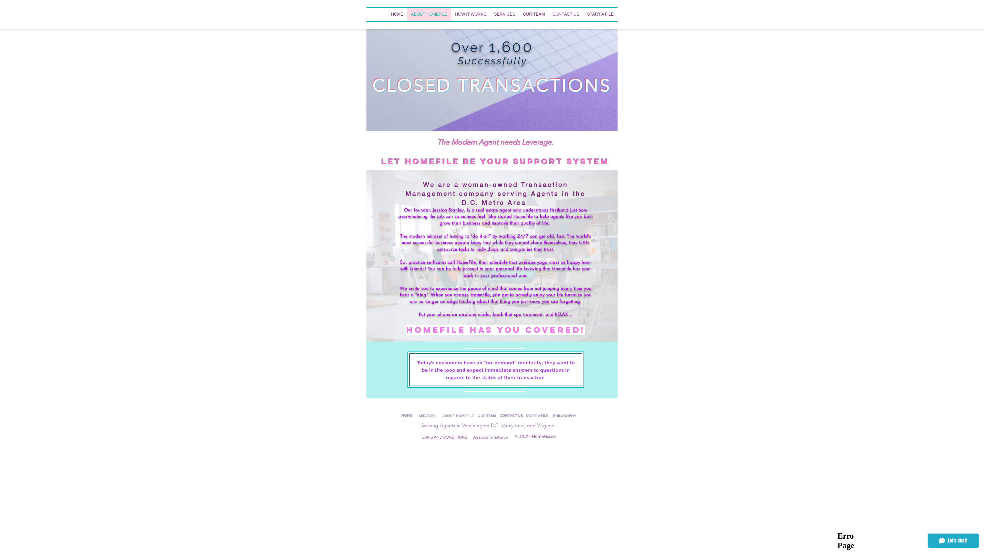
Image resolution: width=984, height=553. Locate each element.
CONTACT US (511, 415)
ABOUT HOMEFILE (458, 416)
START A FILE (537, 416)
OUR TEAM (487, 416)
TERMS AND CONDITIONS (443, 437)
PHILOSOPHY (564, 416)
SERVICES (427, 416)
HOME (407, 415)
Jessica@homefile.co (490, 437)
